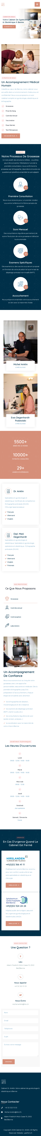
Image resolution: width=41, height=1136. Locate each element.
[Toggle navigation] (37, 4)
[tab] (20, 599)
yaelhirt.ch (28, 1133)
